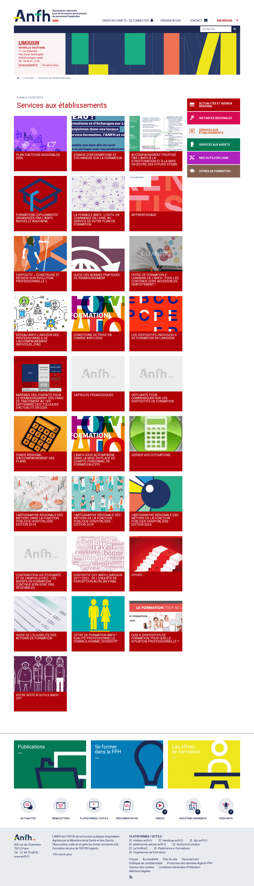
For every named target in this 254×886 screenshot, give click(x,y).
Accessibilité (150, 859)
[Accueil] (51, 16)
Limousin (29, 43)
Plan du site (170, 859)
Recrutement (190, 859)
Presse (133, 859)
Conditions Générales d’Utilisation (179, 867)
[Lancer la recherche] (234, 29)
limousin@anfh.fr (28, 65)
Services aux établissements (54, 77)
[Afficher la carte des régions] (237, 20)
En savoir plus (50, 65)
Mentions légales (140, 871)
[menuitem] (28, 812)
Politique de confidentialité (146, 863)
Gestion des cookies (141, 867)
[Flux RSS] (130, 877)
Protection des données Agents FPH (189, 863)
